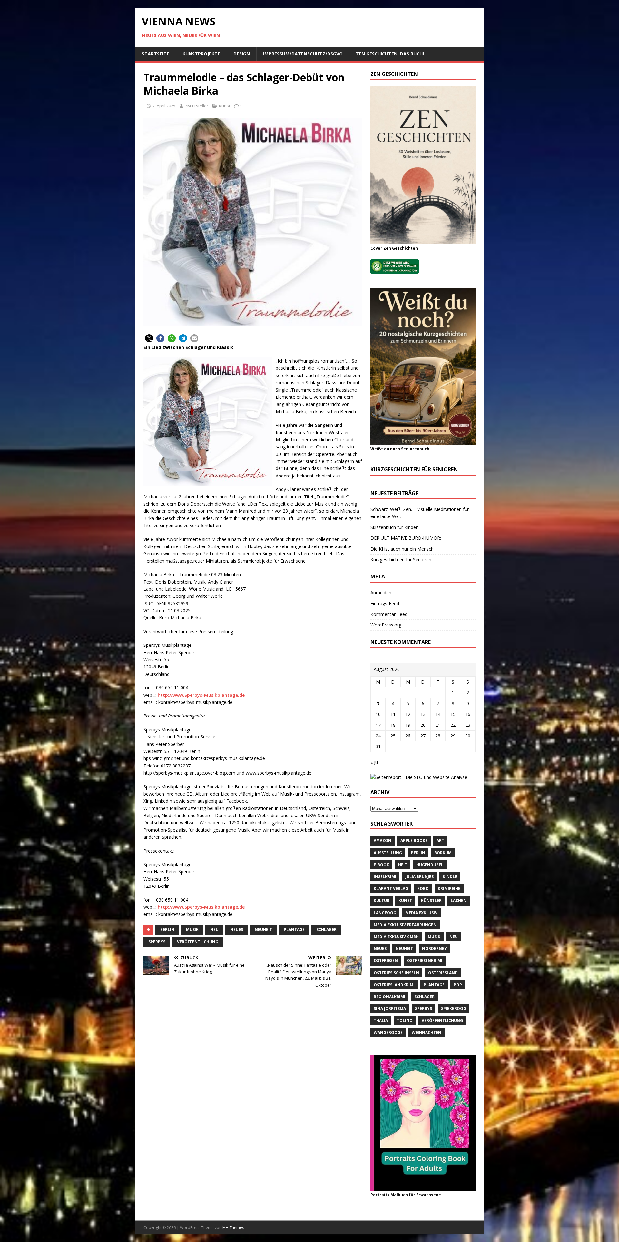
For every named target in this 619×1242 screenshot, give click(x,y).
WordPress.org (385, 625)
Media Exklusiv (421, 913)
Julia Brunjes (419, 876)
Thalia (381, 1020)
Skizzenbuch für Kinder (394, 527)
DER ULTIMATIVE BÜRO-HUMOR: (405, 538)
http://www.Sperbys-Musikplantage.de (201, 695)
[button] (149, 338)
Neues (236, 929)
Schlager (326, 929)
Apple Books (413, 840)
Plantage (294, 929)
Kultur (381, 900)
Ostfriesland (443, 973)
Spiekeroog (453, 1008)
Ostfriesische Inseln (396, 973)
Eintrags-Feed (384, 603)
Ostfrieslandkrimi (394, 984)
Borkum (443, 853)
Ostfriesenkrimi (424, 960)
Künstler (431, 900)
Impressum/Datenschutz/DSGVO (303, 54)
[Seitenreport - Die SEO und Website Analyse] (418, 777)
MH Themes (233, 1227)
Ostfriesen (386, 960)
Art (440, 840)
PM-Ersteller (196, 106)
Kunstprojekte (201, 54)
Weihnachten (426, 1032)
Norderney (434, 948)
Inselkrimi (385, 876)
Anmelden (380, 592)
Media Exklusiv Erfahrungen (405, 924)
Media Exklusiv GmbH (396, 936)
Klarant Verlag (391, 888)
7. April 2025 (163, 106)
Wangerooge (388, 1032)
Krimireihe (449, 888)
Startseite (155, 54)
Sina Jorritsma (390, 1008)
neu (214, 929)
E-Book (381, 864)
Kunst (224, 106)
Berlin (167, 929)
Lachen (459, 900)
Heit (402, 864)
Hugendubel (429, 864)
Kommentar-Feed (389, 614)
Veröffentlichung (197, 942)
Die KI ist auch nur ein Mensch (402, 549)
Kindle (450, 876)
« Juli (375, 762)
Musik (192, 929)
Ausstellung (388, 853)
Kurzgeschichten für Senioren (400, 559)
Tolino (405, 1020)
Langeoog (385, 913)
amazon (382, 840)
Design (241, 54)
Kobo (423, 888)
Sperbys (156, 942)
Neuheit (263, 929)
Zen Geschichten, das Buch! (390, 54)
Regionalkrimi (389, 996)
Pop (458, 984)
